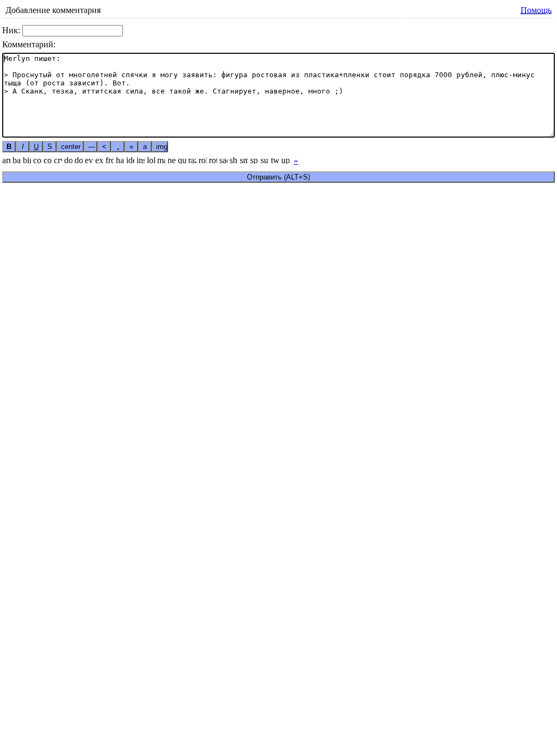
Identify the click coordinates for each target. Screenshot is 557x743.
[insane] (141, 160)
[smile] (244, 160)
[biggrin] (27, 160)
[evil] (89, 160)
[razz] (192, 160)
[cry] (58, 160)
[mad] (161, 160)
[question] (182, 160)
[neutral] (172, 160)
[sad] (223, 160)
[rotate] (213, 160)
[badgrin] (17, 160)
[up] (285, 160)
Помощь (536, 10)
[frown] (110, 160)
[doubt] (68, 160)
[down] (79, 160)
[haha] (120, 160)
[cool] (48, 160)
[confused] (37, 160)
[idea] (130, 160)
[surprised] (265, 160)
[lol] (151, 160)
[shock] (234, 160)
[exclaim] (99, 160)
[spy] (254, 160)
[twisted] (275, 160)
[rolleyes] (203, 160)
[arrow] (6, 160)
